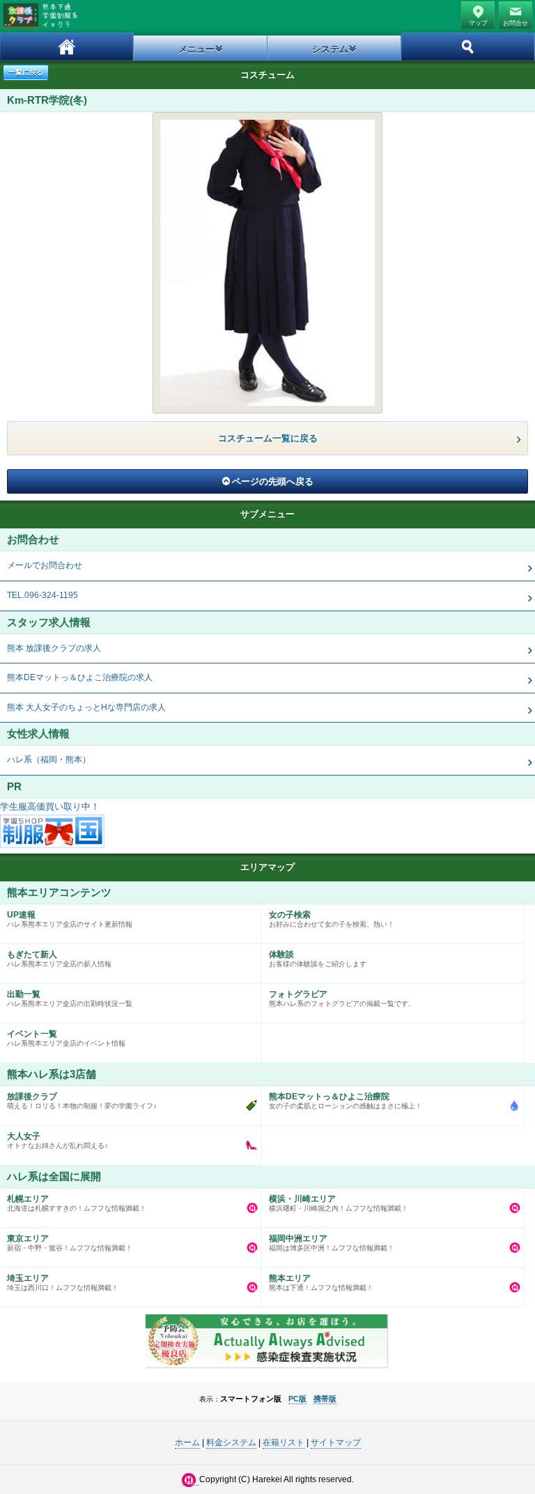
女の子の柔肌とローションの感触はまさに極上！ (345, 1101)
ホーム (67, 47)
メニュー (196, 49)
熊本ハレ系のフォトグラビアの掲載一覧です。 (342, 998)
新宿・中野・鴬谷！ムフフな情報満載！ (69, 1243)
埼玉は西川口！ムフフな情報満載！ (62, 1282)
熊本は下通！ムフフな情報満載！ (321, 1282)
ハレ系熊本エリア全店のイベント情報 (66, 1038)
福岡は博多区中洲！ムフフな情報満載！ (331, 1243)
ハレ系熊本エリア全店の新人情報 (59, 959)
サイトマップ (336, 1442)
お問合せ (515, 22)
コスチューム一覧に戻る (268, 438)
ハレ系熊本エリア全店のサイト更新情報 (69, 919)
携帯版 (324, 1398)
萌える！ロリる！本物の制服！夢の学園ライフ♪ (82, 1101)
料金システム (231, 1442)
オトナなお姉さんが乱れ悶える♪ (57, 1140)
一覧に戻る (25, 72)
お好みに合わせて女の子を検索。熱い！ (331, 919)
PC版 (297, 1398)
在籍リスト (283, 1442)
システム (330, 49)
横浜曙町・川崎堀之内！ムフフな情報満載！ (338, 1203)
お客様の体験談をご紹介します (317, 959)
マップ (478, 22)
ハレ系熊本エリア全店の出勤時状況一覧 (69, 998)
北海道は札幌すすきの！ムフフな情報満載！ (76, 1203)
